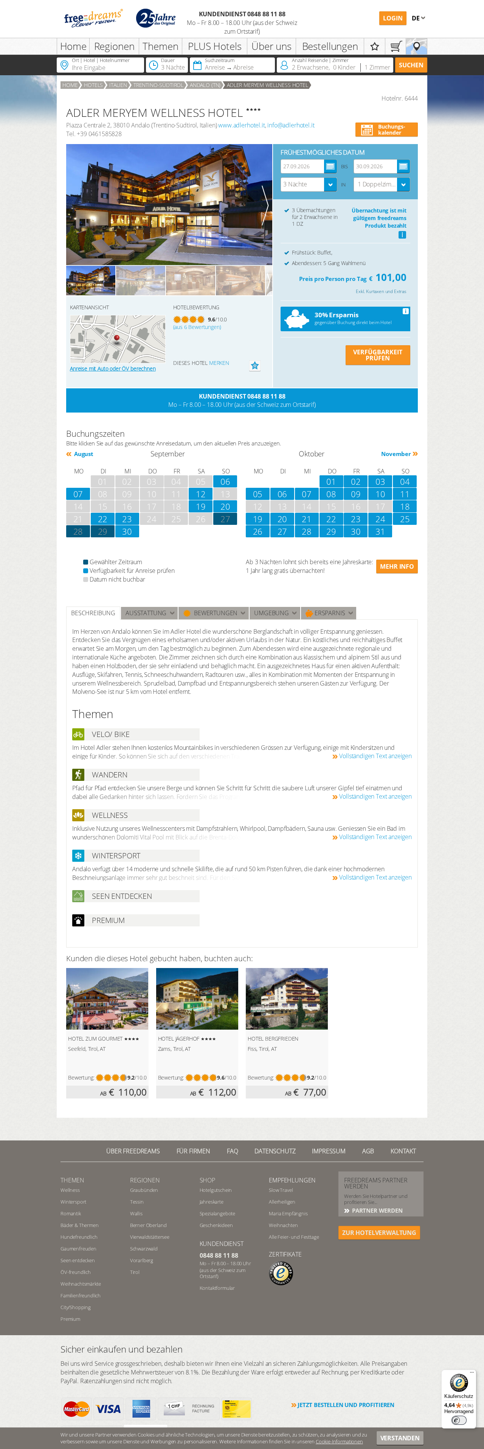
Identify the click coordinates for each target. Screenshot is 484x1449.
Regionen (114, 46)
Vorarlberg (141, 1260)
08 (331, 494)
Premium (70, 1319)
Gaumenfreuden (78, 1248)
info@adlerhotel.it (290, 125)
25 (405, 518)
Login (393, 18)
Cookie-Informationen (339, 1441)
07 (78, 494)
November (396, 454)
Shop (207, 1180)
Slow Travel (281, 1190)
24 (380, 518)
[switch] (459, 1420)
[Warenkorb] (395, 46)
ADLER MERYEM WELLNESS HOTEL (267, 84)
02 (356, 481)
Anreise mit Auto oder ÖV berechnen (113, 368)
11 (405, 494)
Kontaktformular (217, 1288)
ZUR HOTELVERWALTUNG (379, 1233)
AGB (368, 1151)
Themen (160, 46)
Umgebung (271, 613)
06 (225, 481)
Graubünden (144, 1190)
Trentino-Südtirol (158, 84)
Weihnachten (283, 1225)
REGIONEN (145, 1180)
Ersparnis (329, 613)
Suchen (411, 65)
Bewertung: (81, 1077)
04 (405, 481)
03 (380, 481)
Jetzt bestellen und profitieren (346, 1405)
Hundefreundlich (79, 1236)
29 (103, 531)
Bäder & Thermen (79, 1225)
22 (103, 518)
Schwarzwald (144, 1248)
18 (405, 506)
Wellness (70, 1190)
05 (258, 494)
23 (127, 518)
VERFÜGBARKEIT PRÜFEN (377, 355)
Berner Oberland (148, 1225)
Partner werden (377, 1210)
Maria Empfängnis (288, 1213)
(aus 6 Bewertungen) (197, 326)
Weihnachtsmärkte (80, 1283)
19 (201, 506)
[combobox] (309, 184)
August (83, 454)
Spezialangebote (218, 1213)
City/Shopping (75, 1307)
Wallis (136, 1213)
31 (380, 531)
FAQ (232, 1151)
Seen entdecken (77, 1260)
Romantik (70, 1213)
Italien (118, 84)
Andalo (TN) (205, 84)
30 (127, 531)
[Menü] (471, 1374)
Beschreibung (93, 613)
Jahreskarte (211, 1201)
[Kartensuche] (416, 46)
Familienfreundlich (80, 1295)
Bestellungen (330, 46)
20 (225, 506)
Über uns (271, 46)
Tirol (135, 1272)
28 (78, 531)
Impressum (329, 1151)
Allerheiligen (282, 1201)
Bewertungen (214, 613)
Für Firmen (193, 1151)
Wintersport (73, 1201)
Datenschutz (274, 1151)
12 (201, 494)
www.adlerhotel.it (241, 125)
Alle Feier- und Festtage (294, 1236)
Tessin (137, 1201)
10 (380, 494)
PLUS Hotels (214, 46)
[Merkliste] (374, 46)
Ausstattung (146, 613)
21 (307, 518)
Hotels (93, 84)
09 (356, 494)
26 (258, 531)
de (416, 18)
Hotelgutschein (216, 1190)
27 (282, 531)
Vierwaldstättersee (149, 1236)
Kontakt (403, 1151)
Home (73, 46)
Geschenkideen (216, 1225)
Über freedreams (133, 1151)
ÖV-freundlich (75, 1272)
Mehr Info (397, 566)
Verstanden (400, 1438)
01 (331, 481)
